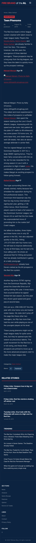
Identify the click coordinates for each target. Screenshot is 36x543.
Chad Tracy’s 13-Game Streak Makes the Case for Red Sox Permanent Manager (18, 460)
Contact (4, 519)
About (4, 516)
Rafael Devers (9, 180)
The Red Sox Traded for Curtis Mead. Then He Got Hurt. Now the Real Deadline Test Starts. (18, 452)
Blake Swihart (13, 12)
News (3, 489)
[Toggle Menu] (30, 3)
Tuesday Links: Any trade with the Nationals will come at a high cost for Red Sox (18, 414)
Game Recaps (6, 496)
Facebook (18, 368)
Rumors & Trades (7, 506)
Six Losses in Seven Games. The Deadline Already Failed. (18, 444)
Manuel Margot (10, 71)
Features (4, 499)
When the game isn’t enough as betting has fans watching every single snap (19, 467)
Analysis (4, 493)
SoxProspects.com (11, 264)
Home (5, 12)
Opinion (4, 502)
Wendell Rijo (9, 275)
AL (14, 3)
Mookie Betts (9, 41)
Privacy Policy (6, 522)
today (28, 166)
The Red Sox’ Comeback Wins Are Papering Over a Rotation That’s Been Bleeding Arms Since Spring (19, 436)
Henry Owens (20, 41)
